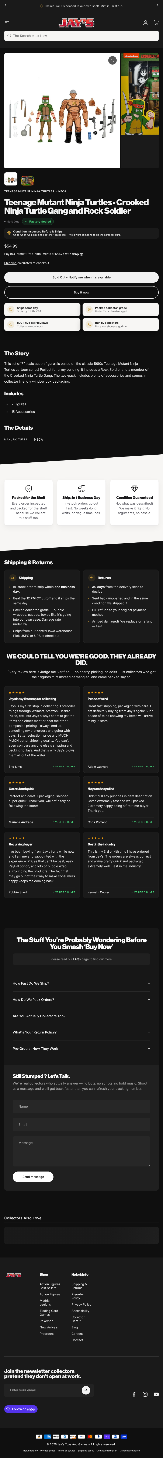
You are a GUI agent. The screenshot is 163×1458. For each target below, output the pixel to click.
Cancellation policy (130, 1450)
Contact (77, 1340)
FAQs (77, 959)
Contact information (107, 1450)
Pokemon (46, 1321)
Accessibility (80, 1311)
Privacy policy (47, 1450)
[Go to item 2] (27, 180)
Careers (77, 1333)
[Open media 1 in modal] (112, 60)
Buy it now (81, 292)
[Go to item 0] (10, 178)
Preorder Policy (78, 1296)
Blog (75, 1327)
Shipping (10, 263)
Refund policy (30, 1450)
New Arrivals (49, 1327)
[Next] (157, 5)
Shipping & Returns (79, 1286)
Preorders (47, 1333)
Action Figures (50, 1294)
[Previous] (6, 5)
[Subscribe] (86, 1390)
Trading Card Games (49, 1312)
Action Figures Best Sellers (50, 1286)
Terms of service (66, 1450)
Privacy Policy (81, 1304)
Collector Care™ (78, 1319)
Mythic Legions (45, 1302)
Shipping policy (86, 1450)
